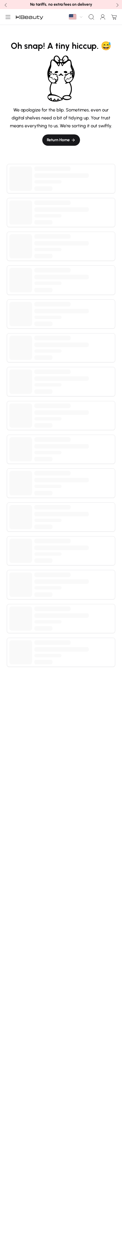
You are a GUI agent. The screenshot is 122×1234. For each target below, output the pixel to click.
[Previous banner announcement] (5, 4)
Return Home (58, 140)
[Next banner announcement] (117, 4)
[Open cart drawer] (112, 17)
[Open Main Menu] (7, 17)
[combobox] (76, 17)
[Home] (29, 17)
